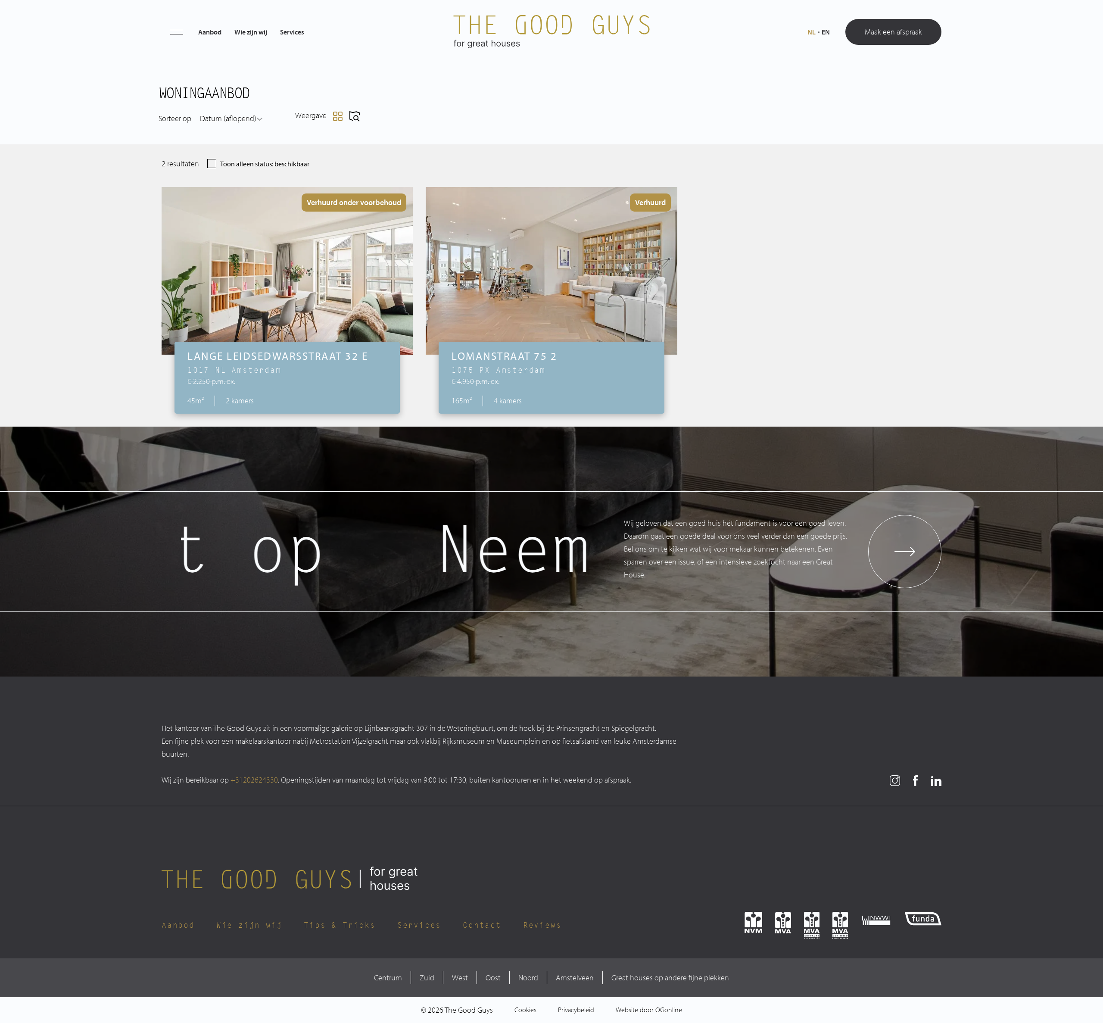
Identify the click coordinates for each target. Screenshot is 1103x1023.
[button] (177, 32)
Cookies (525, 1009)
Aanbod (209, 32)
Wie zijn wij (250, 32)
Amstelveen (575, 977)
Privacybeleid (576, 1009)
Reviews (542, 925)
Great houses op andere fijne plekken (670, 977)
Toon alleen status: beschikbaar (264, 163)
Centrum (388, 977)
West (460, 977)
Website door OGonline (649, 1009)
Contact (482, 925)
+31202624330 (254, 780)
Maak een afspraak (893, 32)
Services (292, 32)
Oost (493, 977)
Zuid (427, 977)
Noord (528, 977)
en (826, 32)
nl (811, 32)
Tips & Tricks (339, 925)
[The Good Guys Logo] (551, 32)
